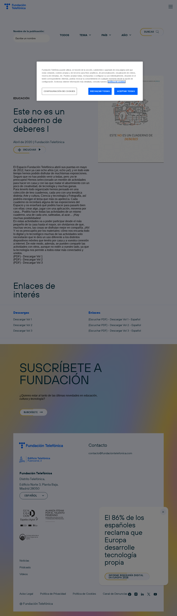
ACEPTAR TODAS (126, 91)
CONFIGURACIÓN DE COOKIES (59, 91)
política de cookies (116, 82)
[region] (90, 81)
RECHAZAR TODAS (100, 91)
